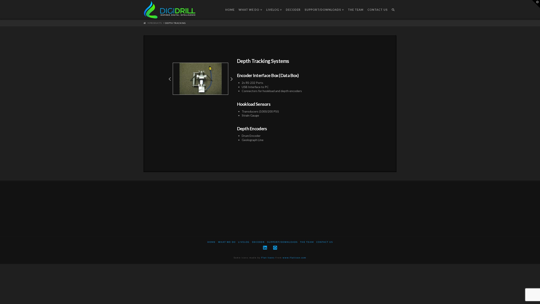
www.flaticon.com (294, 257)
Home (211, 242)
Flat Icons (268, 257)
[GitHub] (275, 248)
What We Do (227, 242)
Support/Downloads (282, 242)
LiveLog (244, 242)
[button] (169, 79)
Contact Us (324, 242)
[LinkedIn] (265, 248)
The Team (307, 242)
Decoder (258, 242)
